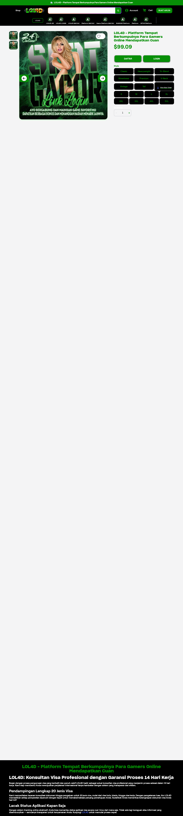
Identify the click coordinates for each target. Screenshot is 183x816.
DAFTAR (128, 59)
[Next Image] (102, 78)
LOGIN (157, 59)
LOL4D (85, 812)
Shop (18, 10)
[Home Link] (34, 10)
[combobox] (81, 11)
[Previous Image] (24, 78)
